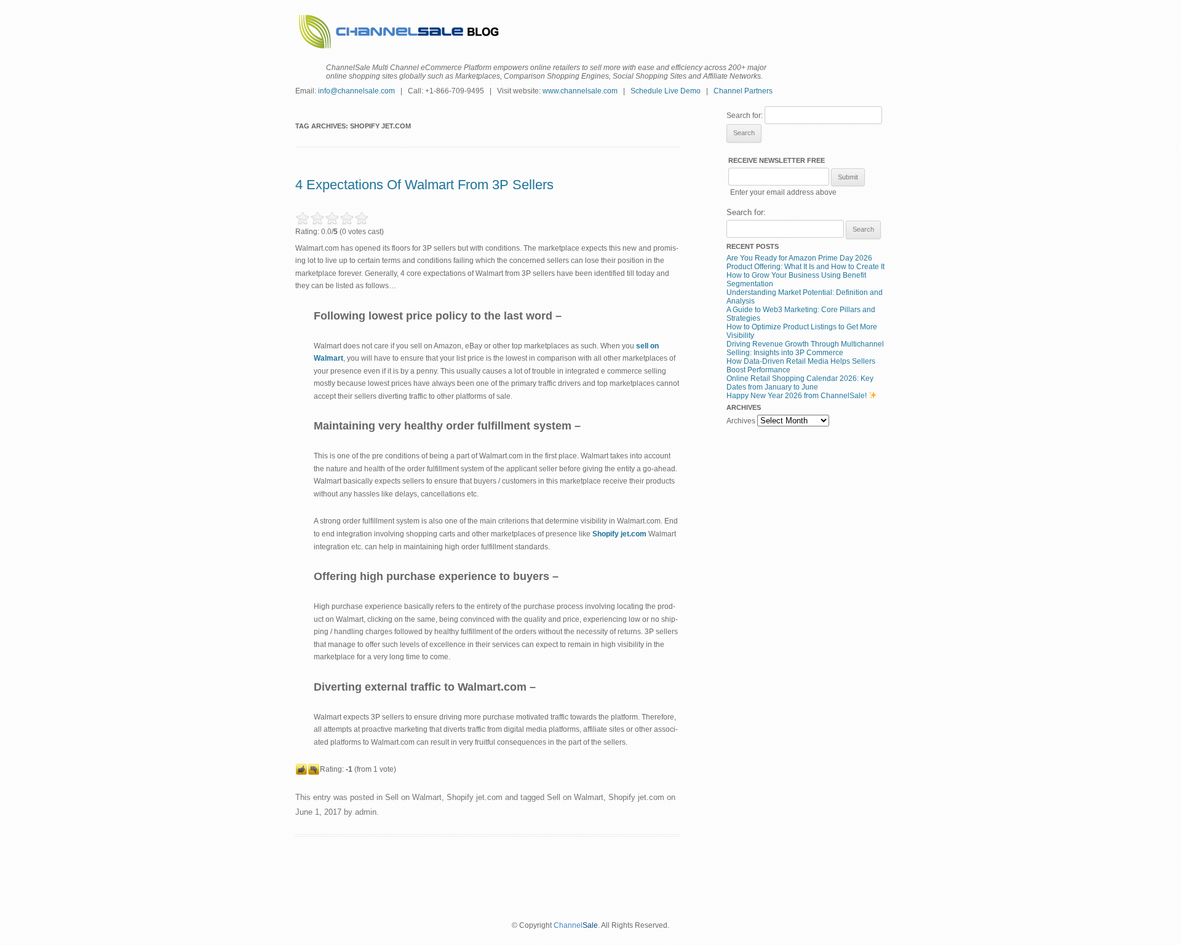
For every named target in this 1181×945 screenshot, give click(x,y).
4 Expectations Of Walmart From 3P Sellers (424, 184)
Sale (590, 925)
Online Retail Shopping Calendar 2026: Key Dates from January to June (799, 382)
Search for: (744, 115)
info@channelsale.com (356, 91)
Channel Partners (743, 91)
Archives (740, 421)
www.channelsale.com (580, 91)
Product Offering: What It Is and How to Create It (805, 266)
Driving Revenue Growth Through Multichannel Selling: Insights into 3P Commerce (805, 348)
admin (365, 812)
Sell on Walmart (413, 797)
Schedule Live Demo (665, 91)
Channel (568, 925)
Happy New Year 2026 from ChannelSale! (797, 395)
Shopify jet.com (475, 797)
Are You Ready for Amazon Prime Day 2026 (799, 258)
